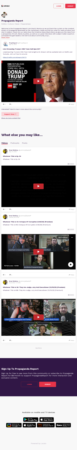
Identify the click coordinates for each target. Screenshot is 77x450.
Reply (72, 104)
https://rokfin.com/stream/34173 (14, 57)
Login (58, 6)
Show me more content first (10, 118)
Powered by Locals (38, 443)
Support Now (9, 114)
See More (38, 348)
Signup (70, 6)
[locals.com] (5, 6)
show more (5, 37)
